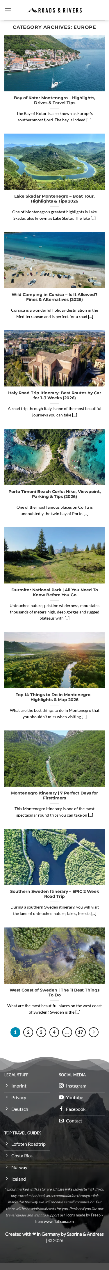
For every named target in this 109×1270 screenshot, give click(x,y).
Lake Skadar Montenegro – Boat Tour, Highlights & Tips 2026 (54, 199)
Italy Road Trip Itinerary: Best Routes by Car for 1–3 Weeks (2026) (54, 395)
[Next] (94, 1032)
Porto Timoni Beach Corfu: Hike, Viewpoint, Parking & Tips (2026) (54, 494)
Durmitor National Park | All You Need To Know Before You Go (54, 592)
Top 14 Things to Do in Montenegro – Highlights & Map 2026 (55, 697)
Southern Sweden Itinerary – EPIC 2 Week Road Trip (54, 894)
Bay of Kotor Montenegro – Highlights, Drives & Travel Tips (54, 100)
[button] (7, 10)
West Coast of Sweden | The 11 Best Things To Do (54, 993)
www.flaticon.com (59, 1221)
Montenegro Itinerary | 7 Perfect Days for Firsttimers (54, 796)
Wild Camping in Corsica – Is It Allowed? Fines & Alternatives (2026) (54, 297)
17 (80, 1032)
